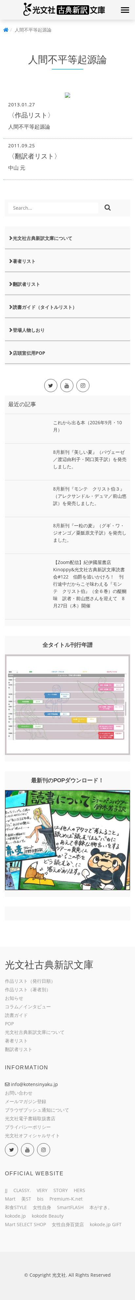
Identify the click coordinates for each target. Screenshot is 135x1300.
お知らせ (14, 998)
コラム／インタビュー (28, 1006)
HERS (79, 1190)
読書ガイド (16, 1015)
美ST (26, 1199)
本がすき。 (100, 1207)
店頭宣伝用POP (29, 353)
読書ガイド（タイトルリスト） (45, 307)
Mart (10, 1199)
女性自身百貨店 (68, 1224)
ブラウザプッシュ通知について (37, 1110)
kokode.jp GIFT (106, 1224)
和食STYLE (16, 1207)
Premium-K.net (66, 1199)
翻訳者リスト (26, 284)
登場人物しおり (29, 330)
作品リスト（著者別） (28, 989)
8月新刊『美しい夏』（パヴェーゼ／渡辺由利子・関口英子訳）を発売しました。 (89, 459)
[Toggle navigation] (125, 10)
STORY (60, 1190)
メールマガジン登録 (25, 1101)
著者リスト (24, 261)
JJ (6, 1190)
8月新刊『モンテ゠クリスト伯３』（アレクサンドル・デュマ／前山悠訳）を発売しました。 (89, 496)
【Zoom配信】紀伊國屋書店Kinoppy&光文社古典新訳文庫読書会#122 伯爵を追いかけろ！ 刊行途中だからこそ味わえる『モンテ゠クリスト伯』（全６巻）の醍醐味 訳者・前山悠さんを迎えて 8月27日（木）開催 (89, 584)
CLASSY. (22, 1190)
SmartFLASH (70, 1207)
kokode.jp (15, 1216)
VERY (42, 1190)
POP (9, 1023)
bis (40, 1199)
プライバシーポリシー (28, 1127)
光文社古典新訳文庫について (42, 238)
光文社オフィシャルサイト (32, 1135)
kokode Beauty (48, 1216)
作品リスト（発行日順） (30, 981)
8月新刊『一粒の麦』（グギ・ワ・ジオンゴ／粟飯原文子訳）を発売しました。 (89, 532)
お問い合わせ (18, 1093)
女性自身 (42, 1207)
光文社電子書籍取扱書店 (30, 1118)
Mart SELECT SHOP (25, 1224)
